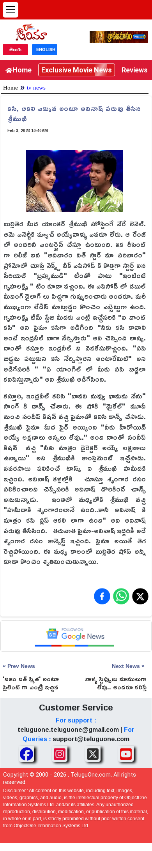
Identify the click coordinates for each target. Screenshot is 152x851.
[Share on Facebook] (102, 596)
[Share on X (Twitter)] (140, 596)
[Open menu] (10, 10)
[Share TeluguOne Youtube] (126, 754)
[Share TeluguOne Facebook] (26, 754)
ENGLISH (45, 49)
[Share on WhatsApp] (121, 596)
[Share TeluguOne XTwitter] (93, 754)
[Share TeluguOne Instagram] (59, 754)
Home (22, 70)
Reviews (135, 70)
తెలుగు (15, 49)
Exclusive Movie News (76, 70)
